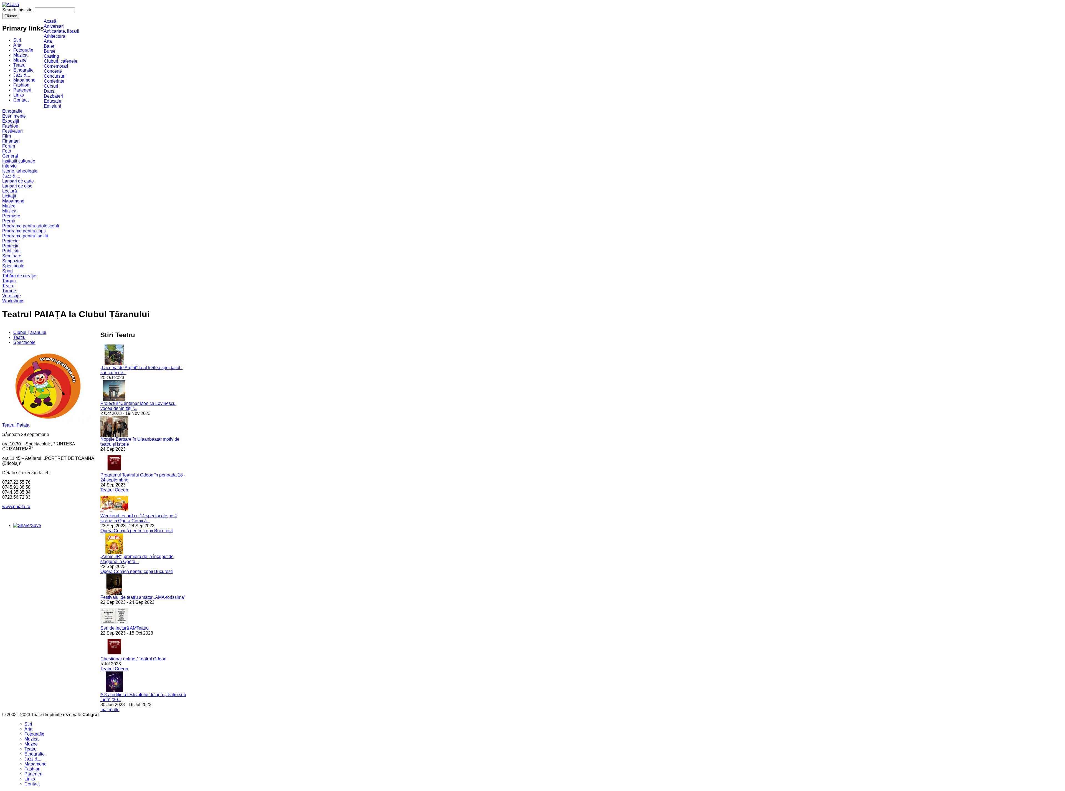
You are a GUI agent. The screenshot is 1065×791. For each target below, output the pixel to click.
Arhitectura (54, 36)
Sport (7, 270)
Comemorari (56, 66)
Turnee (9, 290)
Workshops (13, 300)
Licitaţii (9, 196)
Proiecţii (10, 246)
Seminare (11, 255)
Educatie (52, 101)
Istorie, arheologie (19, 171)
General (10, 156)
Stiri (17, 40)
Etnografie (23, 70)
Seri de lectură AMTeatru (124, 628)
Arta (17, 45)
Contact (21, 100)
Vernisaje (11, 295)
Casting (51, 56)
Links (18, 95)
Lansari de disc (17, 186)
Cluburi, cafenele (60, 61)
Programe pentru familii (25, 236)
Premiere (11, 216)
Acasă (50, 21)
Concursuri (54, 76)
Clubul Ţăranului (29, 332)
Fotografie (23, 50)
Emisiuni (52, 106)
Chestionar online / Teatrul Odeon (133, 658)
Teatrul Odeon (114, 490)
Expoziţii (10, 121)
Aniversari (54, 26)
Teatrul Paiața (15, 425)
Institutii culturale (18, 161)
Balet (49, 46)
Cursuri (51, 86)
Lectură (9, 191)
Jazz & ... (11, 176)
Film (6, 136)
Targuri (9, 280)
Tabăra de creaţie (19, 275)
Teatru (19, 65)
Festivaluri (12, 131)
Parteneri (22, 90)
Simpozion (12, 260)
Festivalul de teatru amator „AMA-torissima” (142, 597)
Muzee (20, 60)
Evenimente (14, 116)
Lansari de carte (18, 181)
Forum (8, 146)
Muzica (20, 55)
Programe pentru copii (24, 231)
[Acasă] (10, 4)
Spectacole (13, 265)
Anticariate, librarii (61, 31)
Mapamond (24, 80)
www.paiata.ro (16, 506)
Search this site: (18, 9)
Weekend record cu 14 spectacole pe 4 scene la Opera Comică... (138, 518)
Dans (49, 91)
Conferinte (54, 81)
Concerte (53, 71)
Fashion (21, 85)
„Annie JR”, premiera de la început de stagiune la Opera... (137, 559)
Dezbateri (53, 96)
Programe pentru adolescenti (30, 226)
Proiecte (10, 241)
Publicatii (11, 251)
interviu (9, 166)
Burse (49, 51)
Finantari (11, 141)
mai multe (110, 709)
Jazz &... (21, 75)
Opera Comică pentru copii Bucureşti (136, 530)
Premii (8, 221)
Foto (6, 151)
